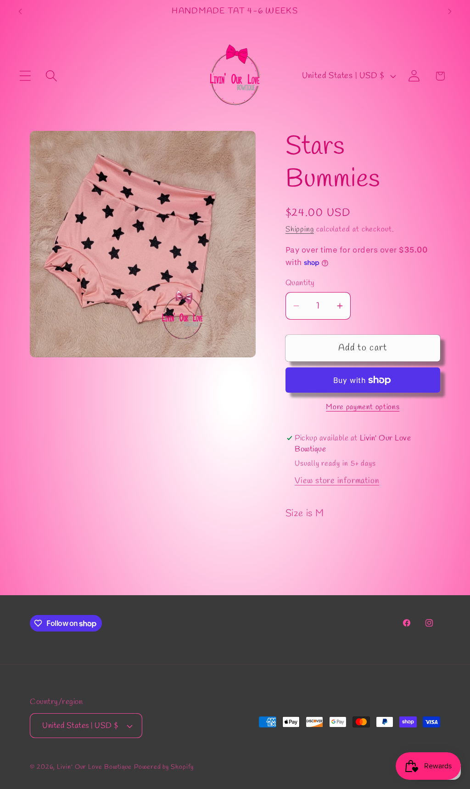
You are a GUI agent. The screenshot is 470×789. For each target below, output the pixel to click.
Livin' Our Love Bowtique (94, 767)
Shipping (299, 229)
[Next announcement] (450, 11)
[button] (25, 76)
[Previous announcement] (20, 11)
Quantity (300, 283)
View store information (337, 480)
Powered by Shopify (163, 767)
